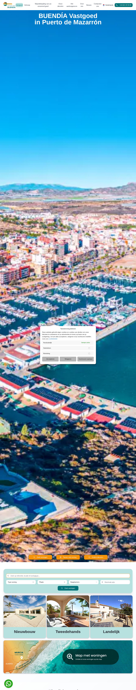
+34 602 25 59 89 (125, 5)
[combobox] (84, 582)
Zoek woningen (42, 557)
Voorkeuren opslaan (85, 359)
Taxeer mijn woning (69, 557)
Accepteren (50, 359)
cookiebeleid (53, 339)
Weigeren (68, 359)
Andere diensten (97, 557)
